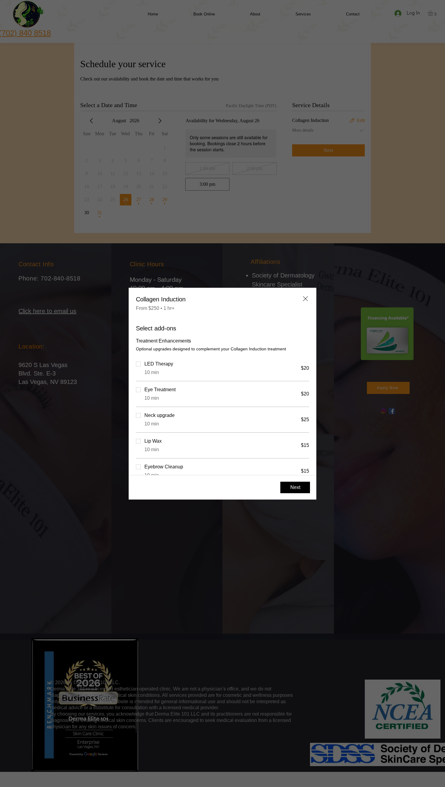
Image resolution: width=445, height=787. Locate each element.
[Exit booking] (305, 298)
